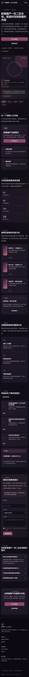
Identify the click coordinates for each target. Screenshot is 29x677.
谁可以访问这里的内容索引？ (10, 557)
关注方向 (5, 509)
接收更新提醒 (14, 608)
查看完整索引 (14, 310)
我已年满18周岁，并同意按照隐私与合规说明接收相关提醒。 (15, 529)
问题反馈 (3, 651)
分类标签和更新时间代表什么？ (11, 568)
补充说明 (5, 516)
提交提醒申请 (8, 533)
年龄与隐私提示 (4, 649)
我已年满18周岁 (7, 96)
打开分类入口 (14, 141)
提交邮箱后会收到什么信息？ (10, 578)
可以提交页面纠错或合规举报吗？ (12, 573)
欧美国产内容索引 (5, 639)
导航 (26, 2)
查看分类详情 (6, 397)
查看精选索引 (14, 43)
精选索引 (3, 641)
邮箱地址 (5, 501)
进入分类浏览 (14, 39)
